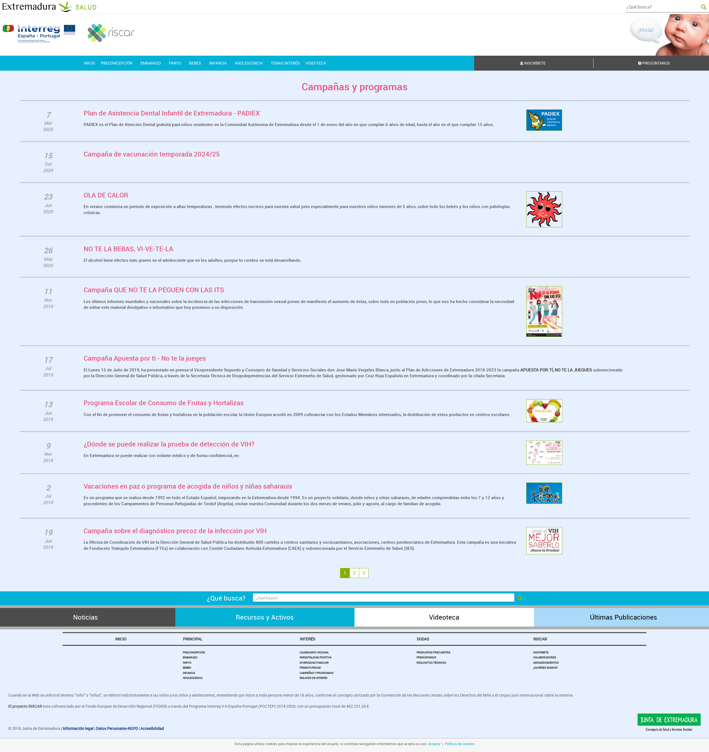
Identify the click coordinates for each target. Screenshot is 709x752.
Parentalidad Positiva (316, 657)
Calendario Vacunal (314, 652)
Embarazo (190, 657)
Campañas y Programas (316, 673)
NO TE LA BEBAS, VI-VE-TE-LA (128, 248)
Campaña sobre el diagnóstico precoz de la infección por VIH (175, 530)
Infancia (189, 673)
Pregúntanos (426, 657)
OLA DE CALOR (106, 195)
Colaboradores (544, 657)
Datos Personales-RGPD (117, 728)
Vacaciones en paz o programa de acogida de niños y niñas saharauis (188, 486)
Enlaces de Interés (313, 678)
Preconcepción (194, 652)
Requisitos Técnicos (431, 662)
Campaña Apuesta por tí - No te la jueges (145, 358)
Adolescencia (192, 678)
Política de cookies (460, 743)
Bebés (187, 667)
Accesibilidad (152, 728)
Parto (187, 662)
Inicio (121, 638)
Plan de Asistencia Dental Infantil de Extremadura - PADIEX (172, 113)
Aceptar (434, 743)
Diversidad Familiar (314, 662)
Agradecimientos (546, 662)
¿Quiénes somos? (545, 667)
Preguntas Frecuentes (433, 652)
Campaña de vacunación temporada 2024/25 (152, 154)
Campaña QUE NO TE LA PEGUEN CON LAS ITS (154, 289)
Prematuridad (310, 667)
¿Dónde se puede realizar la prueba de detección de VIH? (169, 444)
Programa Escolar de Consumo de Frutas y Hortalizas (163, 402)
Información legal (78, 728)
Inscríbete (534, 63)
